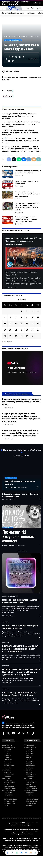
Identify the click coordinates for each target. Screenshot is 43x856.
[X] (8, 733)
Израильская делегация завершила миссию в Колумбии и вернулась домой (27, 194)
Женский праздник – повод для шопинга (19, 482)
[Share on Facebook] (9, 57)
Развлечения (8, 527)
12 (5, 324)
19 (5, 330)
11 (38, 317)
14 (16, 324)
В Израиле (19, 176)
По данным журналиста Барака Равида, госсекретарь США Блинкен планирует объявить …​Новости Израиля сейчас (20, 433)
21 (16, 330)
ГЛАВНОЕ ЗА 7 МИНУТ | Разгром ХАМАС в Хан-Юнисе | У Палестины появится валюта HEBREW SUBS (21, 649)
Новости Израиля (10, 487)
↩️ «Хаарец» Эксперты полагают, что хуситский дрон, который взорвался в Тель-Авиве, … (20, 140)
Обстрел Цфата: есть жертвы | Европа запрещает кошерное (20, 626)
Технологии (13, 596)
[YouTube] (13, 733)
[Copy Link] (12, 61)
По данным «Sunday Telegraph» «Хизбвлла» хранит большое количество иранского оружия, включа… (21, 124)
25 (38, 330)
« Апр (4, 341)
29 (21, 336)
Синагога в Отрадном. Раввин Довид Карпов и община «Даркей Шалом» (19, 693)
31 (32, 336)
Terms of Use (13, 4)
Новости (5, 622)
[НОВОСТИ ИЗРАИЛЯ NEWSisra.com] (14, 8)
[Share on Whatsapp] (16, 57)
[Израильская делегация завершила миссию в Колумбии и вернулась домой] (7, 195)
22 (21, 330)
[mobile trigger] (4, 8)
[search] (28, 8)
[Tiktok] (33, 733)
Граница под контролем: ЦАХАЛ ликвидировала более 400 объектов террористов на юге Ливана (27, 206)
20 (10, 330)
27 (10, 336)
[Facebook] (3, 733)
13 (10, 324)
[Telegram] (18, 733)
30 (27, 336)
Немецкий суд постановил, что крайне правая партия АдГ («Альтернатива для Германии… (19, 116)
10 (32, 317)
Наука (4, 596)
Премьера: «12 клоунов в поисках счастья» (18, 536)
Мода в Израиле (11, 478)
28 (16, 336)
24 (33, 330)
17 (32, 324)
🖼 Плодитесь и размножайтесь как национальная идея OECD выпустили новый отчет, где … (20, 132)
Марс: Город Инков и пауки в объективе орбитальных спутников (20, 601)
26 (5, 336)
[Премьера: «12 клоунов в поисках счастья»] (21, 516)
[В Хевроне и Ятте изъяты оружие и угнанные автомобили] (7, 174)
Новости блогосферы (13, 40)
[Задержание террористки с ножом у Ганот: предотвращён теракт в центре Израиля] (7, 220)
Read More (7, 91)
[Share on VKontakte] (19, 57)
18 (38, 324)
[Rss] (28, 733)
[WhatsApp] (23, 733)
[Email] (9, 61)
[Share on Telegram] (22, 57)
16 (27, 324)
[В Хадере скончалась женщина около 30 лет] (7, 184)
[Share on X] (12, 57)
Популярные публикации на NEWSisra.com (22, 450)
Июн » (9, 341)
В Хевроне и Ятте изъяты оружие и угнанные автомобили (28, 172)
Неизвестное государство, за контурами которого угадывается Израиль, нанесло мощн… (21, 402)
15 (21, 324)
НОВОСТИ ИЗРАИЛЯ (21, 456)
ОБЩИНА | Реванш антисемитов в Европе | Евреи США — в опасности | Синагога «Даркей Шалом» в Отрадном (21, 672)
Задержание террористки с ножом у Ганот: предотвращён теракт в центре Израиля (26, 219)
